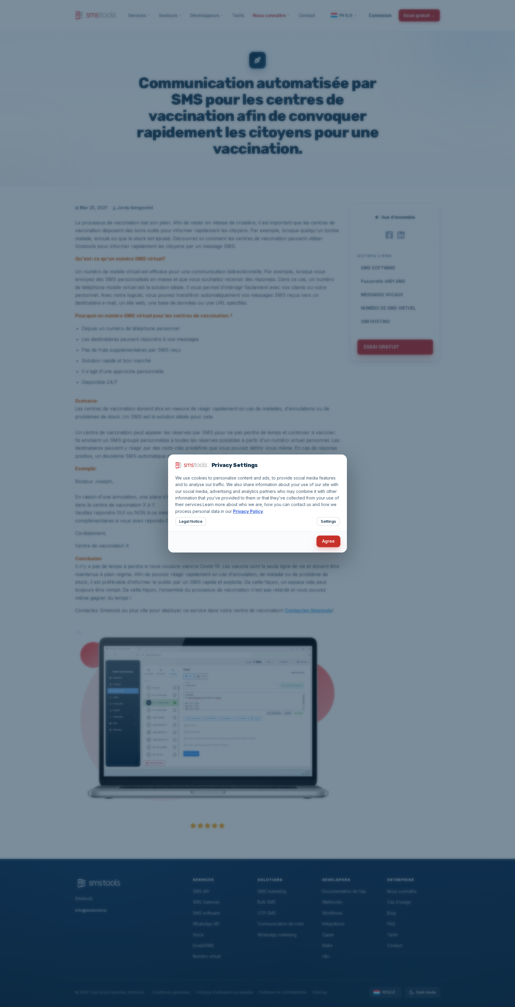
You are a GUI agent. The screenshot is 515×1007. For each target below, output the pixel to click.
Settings (328, 521)
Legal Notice (190, 521)
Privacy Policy (248, 511)
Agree (328, 541)
